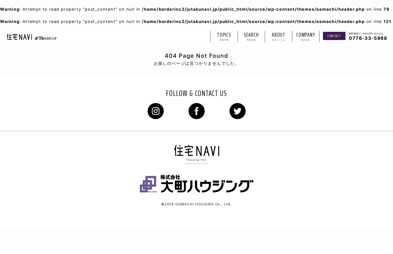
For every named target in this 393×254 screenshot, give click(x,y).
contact (334, 36)
